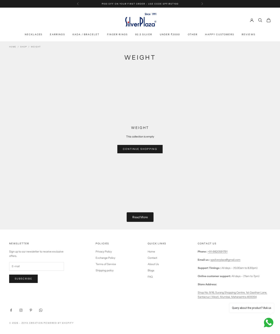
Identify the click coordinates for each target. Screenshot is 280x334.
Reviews (248, 34)
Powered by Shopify (59, 323)
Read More (140, 217)
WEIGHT (36, 47)
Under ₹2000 (170, 34)
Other (193, 34)
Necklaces (33, 34)
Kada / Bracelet (86, 34)
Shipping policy (105, 270)
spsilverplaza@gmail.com (225, 259)
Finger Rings (117, 34)
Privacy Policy (104, 251)
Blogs (151, 270)
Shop (23, 47)
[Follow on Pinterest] (31, 310)
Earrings (57, 34)
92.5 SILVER (143, 34)
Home (12, 47)
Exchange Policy (105, 258)
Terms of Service (106, 264)
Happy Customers (219, 34)
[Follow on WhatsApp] (41, 310)
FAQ (150, 276)
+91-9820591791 (217, 251)
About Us (153, 264)
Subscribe (23, 278)
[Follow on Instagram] (21, 310)
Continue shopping (140, 148)
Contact (152, 258)
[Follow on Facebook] (11, 310)
